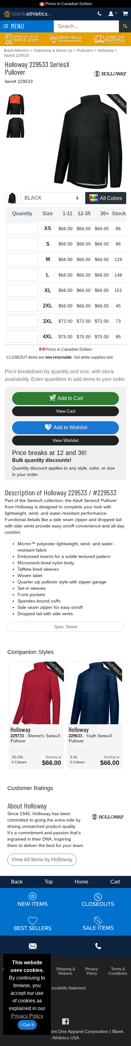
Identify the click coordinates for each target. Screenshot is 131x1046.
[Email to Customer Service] (32, 945)
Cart (115, 881)
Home (81, 881)
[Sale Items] (98, 923)
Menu (17, 26)
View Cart (65, 411)
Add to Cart (70, 398)
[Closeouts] (98, 899)
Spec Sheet (65, 626)
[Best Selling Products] (33, 923)
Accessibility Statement (66, 988)
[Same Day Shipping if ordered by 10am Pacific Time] (109, 39)
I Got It (27, 1024)
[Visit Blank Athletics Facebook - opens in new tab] (65, 1021)
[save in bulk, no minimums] (65, 39)
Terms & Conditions (117, 971)
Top (49, 881)
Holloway (16, 64)
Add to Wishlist (69, 427)
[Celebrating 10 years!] (22, 39)
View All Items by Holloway (41, 859)
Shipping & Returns (65, 971)
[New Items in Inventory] (33, 899)
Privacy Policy (27, 1016)
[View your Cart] (125, 13)
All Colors (110, 198)
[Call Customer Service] (99, 13)
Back (17, 881)
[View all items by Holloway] (110, 73)
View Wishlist (65, 440)
